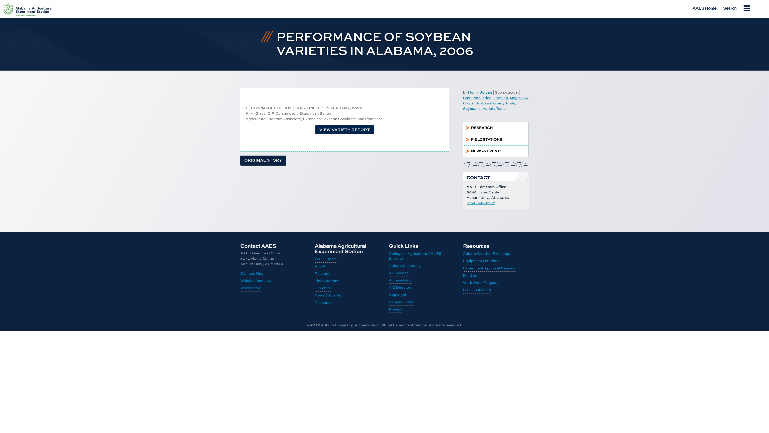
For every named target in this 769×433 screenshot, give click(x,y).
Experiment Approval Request (489, 268)
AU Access (398, 272)
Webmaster (250, 287)
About (320, 266)
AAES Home (704, 8)
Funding (470, 275)
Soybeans (472, 108)
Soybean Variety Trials (495, 103)
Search (730, 8)
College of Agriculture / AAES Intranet (415, 256)
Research (323, 273)
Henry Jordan (480, 92)
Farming (500, 97)
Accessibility (400, 280)
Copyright (397, 294)
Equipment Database (481, 260)
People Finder (401, 302)
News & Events (328, 295)
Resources (324, 302)
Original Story (263, 160)
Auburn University (405, 265)
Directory (323, 287)
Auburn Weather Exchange (486, 253)
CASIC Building (477, 289)
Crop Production (477, 97)
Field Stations (327, 280)
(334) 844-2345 (481, 202)
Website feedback (256, 280)
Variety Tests (494, 108)
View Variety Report (344, 129)
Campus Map (251, 273)
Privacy (395, 309)
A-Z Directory (400, 287)
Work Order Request (481, 282)
